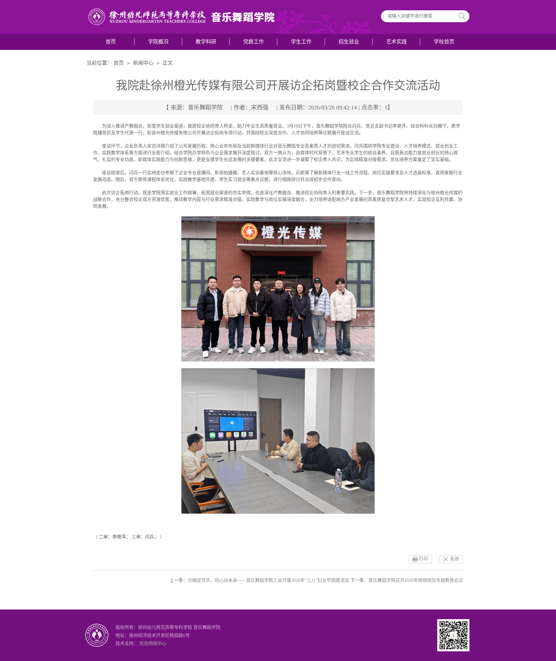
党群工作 (253, 41)
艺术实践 (396, 41)
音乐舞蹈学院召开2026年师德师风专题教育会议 (415, 580)
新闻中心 (143, 63)
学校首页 (444, 41)
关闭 (454, 558)
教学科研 (206, 41)
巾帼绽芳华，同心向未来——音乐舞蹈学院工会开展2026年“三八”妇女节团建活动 (268, 580)
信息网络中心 (152, 643)
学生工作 (301, 41)
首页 (111, 41)
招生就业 (348, 41)
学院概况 (158, 41)
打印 (423, 558)
